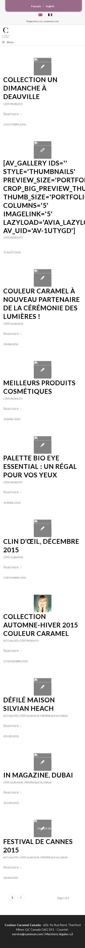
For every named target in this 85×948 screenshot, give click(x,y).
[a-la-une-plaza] (42, 687)
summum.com (51, 21)
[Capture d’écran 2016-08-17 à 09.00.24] (42, 150)
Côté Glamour (13, 323)
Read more (11, 114)
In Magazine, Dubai (38, 775)
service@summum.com (27, 934)
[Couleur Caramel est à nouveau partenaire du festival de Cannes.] (42, 828)
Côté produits (12, 104)
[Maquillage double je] (42, 603)
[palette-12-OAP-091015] (42, 445)
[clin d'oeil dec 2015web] (42, 528)
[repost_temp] (42, 762)
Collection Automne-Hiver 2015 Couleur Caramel (40, 624)
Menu (10, 42)
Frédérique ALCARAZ (54, 715)
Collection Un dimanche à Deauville (30, 88)
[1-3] (42, 278)
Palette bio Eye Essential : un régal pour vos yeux (40, 466)
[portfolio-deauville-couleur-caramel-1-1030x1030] (42, 66)
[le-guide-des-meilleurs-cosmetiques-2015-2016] (42, 370)
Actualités (10, 640)
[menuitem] (36, 6)
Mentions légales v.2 (59, 934)
